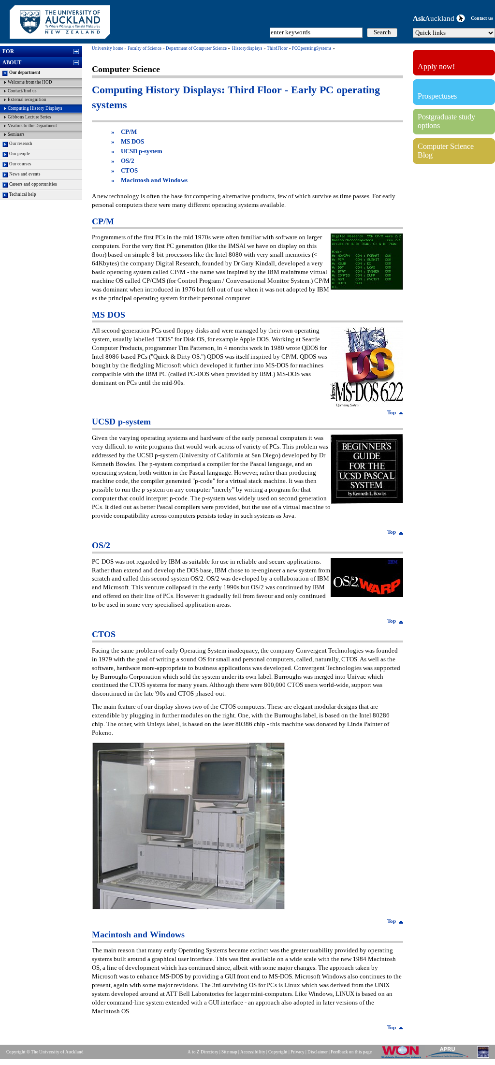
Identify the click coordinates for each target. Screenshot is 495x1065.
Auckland (434, 18)
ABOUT (11, 62)
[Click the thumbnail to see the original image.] (367, 287)
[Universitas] (484, 1057)
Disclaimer (317, 1052)
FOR (8, 51)
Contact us (482, 18)
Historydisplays (247, 48)
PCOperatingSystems (312, 48)
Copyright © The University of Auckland (45, 1052)
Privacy (298, 1052)
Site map (229, 1052)
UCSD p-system (141, 151)
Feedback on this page (351, 1052)
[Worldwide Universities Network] (403, 1057)
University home (107, 48)
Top (391, 412)
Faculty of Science (144, 48)
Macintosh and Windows (154, 180)
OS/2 (127, 161)
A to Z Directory (203, 1052)
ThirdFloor (277, 48)
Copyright (278, 1052)
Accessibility (252, 1052)
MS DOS (132, 141)
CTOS (129, 170)
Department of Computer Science (196, 48)
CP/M (129, 132)
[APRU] (449, 1057)
